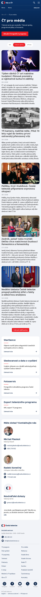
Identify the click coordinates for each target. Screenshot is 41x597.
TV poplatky (5, 555)
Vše (10, 45)
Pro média (24, 547)
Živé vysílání (5, 551)
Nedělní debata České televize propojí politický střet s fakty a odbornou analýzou (18, 292)
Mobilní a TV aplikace (8, 574)
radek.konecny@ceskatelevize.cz (19, 474)
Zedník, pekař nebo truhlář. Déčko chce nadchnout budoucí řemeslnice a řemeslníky (20, 241)
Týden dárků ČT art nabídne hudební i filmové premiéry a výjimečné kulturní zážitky (17, 76)
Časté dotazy (25, 574)
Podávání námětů (27, 570)
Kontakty (24, 577)
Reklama (24, 551)
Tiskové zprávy (19, 45)
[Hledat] (34, 2)
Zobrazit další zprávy (20, 330)
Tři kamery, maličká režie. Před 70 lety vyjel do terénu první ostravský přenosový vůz (20, 134)
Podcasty (5, 562)
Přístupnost (24, 593)
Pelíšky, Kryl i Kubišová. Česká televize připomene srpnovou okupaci (18, 189)
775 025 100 (11, 477)
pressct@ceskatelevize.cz (16, 502)
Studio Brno (25, 555)
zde (5, 515)
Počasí (4, 566)
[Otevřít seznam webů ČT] (38, 2)
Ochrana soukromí (13, 593)
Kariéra (23, 566)
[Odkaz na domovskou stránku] (10, 3)
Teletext (4, 558)
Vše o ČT (4, 14)
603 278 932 (11, 448)
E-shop (4, 570)
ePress (29, 45)
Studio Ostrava (26, 558)
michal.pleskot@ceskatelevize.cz (19, 445)
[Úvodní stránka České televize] (10, 525)
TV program (5, 547)
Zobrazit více (8, 351)
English (4, 593)
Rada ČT (24, 562)
